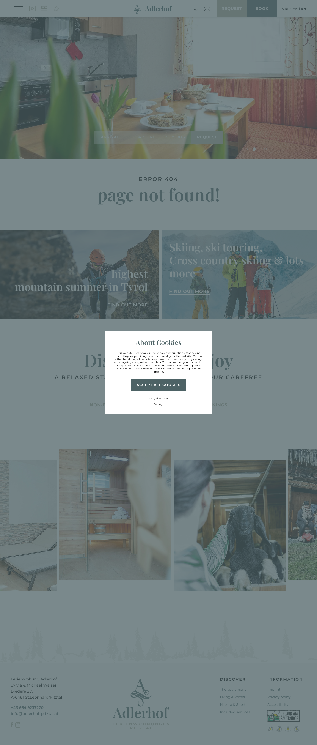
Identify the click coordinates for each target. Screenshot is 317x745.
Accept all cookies (158, 385)
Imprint (158, 371)
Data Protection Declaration (152, 368)
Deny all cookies (158, 398)
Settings (158, 404)
